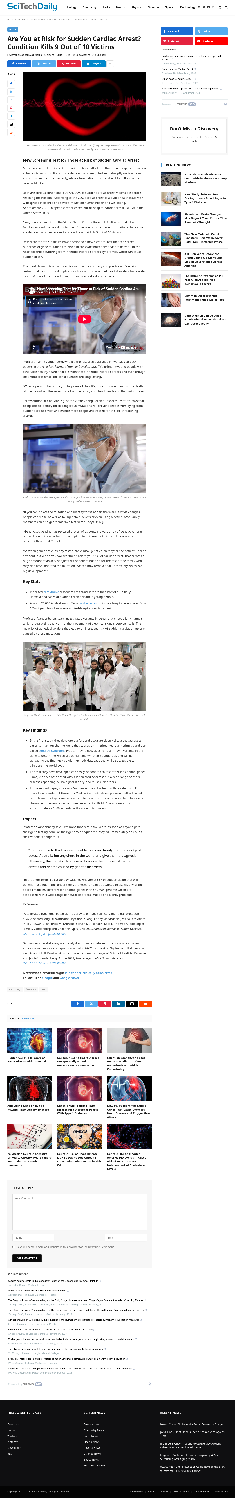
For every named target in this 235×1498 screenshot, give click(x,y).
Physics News (92, 1447)
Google (47, 978)
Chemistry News (94, 1430)
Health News (92, 1442)
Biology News (92, 1424)
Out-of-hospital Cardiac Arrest (177, 69)
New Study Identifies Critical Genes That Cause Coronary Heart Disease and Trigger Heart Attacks (129, 1111)
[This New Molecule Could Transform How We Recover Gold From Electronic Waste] (171, 239)
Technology (187, 7)
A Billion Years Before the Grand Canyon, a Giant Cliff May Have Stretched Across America (203, 259)
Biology (71, 7)
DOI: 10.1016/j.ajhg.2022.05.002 (44, 934)
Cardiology (15, 989)
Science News (92, 1453)
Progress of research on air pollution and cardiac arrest (37, 1290)
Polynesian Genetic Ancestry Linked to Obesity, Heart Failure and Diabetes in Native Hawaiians (29, 1159)
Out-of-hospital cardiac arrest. (177, 79)
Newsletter (14, 1447)
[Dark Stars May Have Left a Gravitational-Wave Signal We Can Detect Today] (171, 320)
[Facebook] (11, 83)
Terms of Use (221, 1491)
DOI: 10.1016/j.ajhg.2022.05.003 (44, 963)
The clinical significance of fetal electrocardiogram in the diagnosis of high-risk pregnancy (55, 1349)
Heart (44, 989)
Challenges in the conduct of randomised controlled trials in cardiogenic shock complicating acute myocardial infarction (71, 1339)
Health (120, 7)
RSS (9, 1453)
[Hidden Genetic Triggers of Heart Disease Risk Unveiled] (29, 1040)
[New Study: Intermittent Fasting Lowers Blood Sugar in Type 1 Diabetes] (171, 199)
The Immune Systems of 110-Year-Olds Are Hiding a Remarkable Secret (204, 280)
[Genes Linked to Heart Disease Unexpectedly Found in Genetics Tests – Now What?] (79, 1040)
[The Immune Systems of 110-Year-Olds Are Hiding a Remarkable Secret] (171, 281)
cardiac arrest (88, 603)
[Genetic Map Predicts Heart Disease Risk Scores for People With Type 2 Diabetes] (79, 1088)
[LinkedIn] (11, 99)
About (151, 1491)
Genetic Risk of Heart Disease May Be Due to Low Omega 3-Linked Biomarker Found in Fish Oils (79, 1159)
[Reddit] (11, 132)
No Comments (83, 55)
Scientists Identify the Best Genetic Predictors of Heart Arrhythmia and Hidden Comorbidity (126, 1063)
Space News (91, 1459)
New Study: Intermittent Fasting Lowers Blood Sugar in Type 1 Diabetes (205, 198)
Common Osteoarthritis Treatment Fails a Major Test (204, 297)
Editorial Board (181, 1491)
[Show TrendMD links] (149, 1383)
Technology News (94, 1465)
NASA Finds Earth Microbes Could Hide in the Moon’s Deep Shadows (205, 178)
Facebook (13, 1424)
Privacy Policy (201, 1491)
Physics (136, 7)
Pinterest (12, 1442)
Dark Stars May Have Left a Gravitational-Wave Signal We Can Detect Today (205, 319)
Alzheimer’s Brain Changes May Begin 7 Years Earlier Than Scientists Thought (205, 218)
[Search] (226, 7)
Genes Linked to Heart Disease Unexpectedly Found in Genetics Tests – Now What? (78, 1061)
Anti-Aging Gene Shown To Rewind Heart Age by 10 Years (28, 1107)
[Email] (11, 124)
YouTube (12, 1436)
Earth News (91, 1436)
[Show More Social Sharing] (110, 63)
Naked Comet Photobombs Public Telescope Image (191, 1424)
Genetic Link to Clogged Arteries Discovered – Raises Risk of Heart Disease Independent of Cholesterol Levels (126, 1161)
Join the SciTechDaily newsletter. (88, 973)
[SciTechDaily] (32, 7)
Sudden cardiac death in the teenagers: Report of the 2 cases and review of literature (53, 1281)
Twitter (11, 1430)
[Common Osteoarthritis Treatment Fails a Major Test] (171, 300)
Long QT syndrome (52, 751)
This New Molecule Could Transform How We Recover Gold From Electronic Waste (203, 238)
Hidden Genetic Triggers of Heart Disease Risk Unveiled (26, 1059)
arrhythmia (51, 592)
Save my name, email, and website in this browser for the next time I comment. (66, 1247)
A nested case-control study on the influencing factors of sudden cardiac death (50, 1329)
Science (153, 7)
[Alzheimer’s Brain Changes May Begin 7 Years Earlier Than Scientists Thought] (171, 219)
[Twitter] (11, 91)
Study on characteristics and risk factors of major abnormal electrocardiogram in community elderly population (66, 1358)
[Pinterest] (11, 108)
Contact (164, 1491)
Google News (69, 978)
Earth (106, 7)
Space (169, 7)
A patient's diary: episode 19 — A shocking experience (190, 88)
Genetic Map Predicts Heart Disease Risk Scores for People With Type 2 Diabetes (77, 1109)
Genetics (31, 989)
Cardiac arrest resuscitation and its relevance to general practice (191, 58)
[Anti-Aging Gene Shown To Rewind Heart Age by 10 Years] (29, 1088)
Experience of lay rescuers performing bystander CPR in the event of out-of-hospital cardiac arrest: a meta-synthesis (70, 1368)
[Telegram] (11, 116)
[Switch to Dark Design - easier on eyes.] (220, 7)
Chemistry (89, 7)
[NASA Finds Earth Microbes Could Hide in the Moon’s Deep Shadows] (171, 179)
